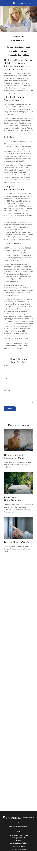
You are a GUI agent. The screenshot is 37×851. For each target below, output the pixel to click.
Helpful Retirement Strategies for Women (14, 456)
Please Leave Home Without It (12, 499)
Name (6, 366)
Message (7, 390)
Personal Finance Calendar (17, 542)
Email (5, 378)
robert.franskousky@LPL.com (18, 826)
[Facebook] (18, 822)
